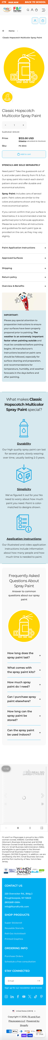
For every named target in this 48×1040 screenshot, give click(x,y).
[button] (7, 97)
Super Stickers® (13, 923)
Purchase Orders (14, 956)
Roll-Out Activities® (15, 933)
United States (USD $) (24, 1011)
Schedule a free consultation (20, 961)
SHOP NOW (11, 2)
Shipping (22, 141)
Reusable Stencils (14, 928)
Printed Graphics (14, 939)
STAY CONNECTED (17, 970)
